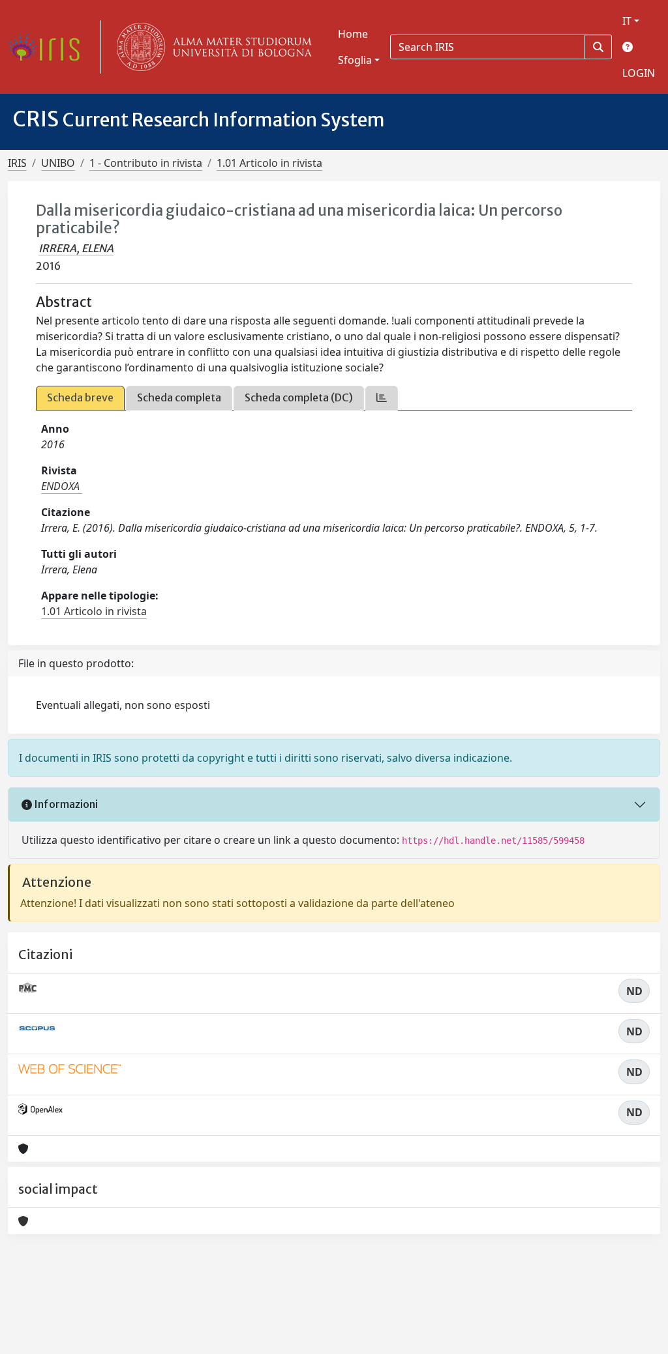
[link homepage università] (211, 47)
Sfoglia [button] (355, 60)
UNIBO (58, 163)
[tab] (381, 398)
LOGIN (638, 73)
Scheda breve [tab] (80, 397)
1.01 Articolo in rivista (269, 163)
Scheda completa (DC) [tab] (299, 397)
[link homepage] (49, 47)
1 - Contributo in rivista (145, 163)
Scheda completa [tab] (179, 397)
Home (353, 34)
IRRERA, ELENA (76, 248)
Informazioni (65, 804)
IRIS (17, 163)
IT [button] (626, 21)
